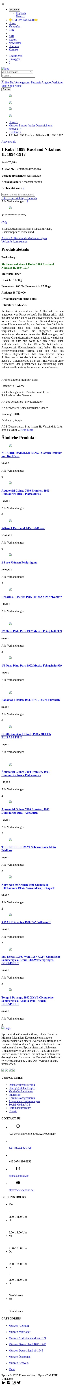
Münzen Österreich (20, 1356)
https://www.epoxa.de (21, 1190)
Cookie (13, 1111)
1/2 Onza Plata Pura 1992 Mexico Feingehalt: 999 (31, 631)
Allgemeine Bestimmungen (24, 1101)
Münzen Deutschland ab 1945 (26, 1350)
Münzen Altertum (19, 1325)
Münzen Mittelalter (19, 1331)
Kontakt (13, 49)
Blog (11, 29)
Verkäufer (57, 82)
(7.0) (4, 222)
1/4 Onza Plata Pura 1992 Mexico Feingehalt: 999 (31, 665)
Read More (26, 429)
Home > (13, 122)
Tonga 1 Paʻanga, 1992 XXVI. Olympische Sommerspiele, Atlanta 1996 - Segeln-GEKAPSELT (27, 1001)
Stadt (4, 85)
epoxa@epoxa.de (19, 1175)
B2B (11, 36)
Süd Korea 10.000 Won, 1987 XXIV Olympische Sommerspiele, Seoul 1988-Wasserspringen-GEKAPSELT (30, 960)
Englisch (21, 13)
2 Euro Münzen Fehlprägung (19, 562)
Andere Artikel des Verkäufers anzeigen (24, 238)
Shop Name (14, 85)
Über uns (14, 46)
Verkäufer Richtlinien (21, 1091)
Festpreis (36, 82)
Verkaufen (14, 26)
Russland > (15, 132)
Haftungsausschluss (20, 1107)
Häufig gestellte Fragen (22, 1088)
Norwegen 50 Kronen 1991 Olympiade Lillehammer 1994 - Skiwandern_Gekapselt (28, 886)
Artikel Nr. (7, 82)
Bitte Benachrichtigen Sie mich (19, 198)
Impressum (15, 1094)
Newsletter (15, 42)
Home (12, 23)
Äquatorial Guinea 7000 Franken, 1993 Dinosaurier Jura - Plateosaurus (25, 492)
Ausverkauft (8, 141)
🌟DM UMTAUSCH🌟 (23, 19)
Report (12, 39)
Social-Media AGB (20, 1104)
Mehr (12, 1369)
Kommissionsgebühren (22, 1097)
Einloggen (14, 59)
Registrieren (15, 55)
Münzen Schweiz (19, 1362)
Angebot (46, 82)
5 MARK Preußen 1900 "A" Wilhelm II (26, 922)
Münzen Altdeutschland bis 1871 (27, 1338)
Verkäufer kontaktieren (14, 241)
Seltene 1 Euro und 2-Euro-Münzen (23, 528)
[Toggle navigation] (2, 4)
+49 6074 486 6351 (20, 1147)
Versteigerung (22, 82)
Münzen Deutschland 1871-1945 (27, 1344)
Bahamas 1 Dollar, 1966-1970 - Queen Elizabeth (30, 699)
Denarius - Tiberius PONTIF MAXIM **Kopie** (31, 596)
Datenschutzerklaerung (22, 1084)
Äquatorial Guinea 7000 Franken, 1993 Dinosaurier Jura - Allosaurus (25, 811)
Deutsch (14, 9)
